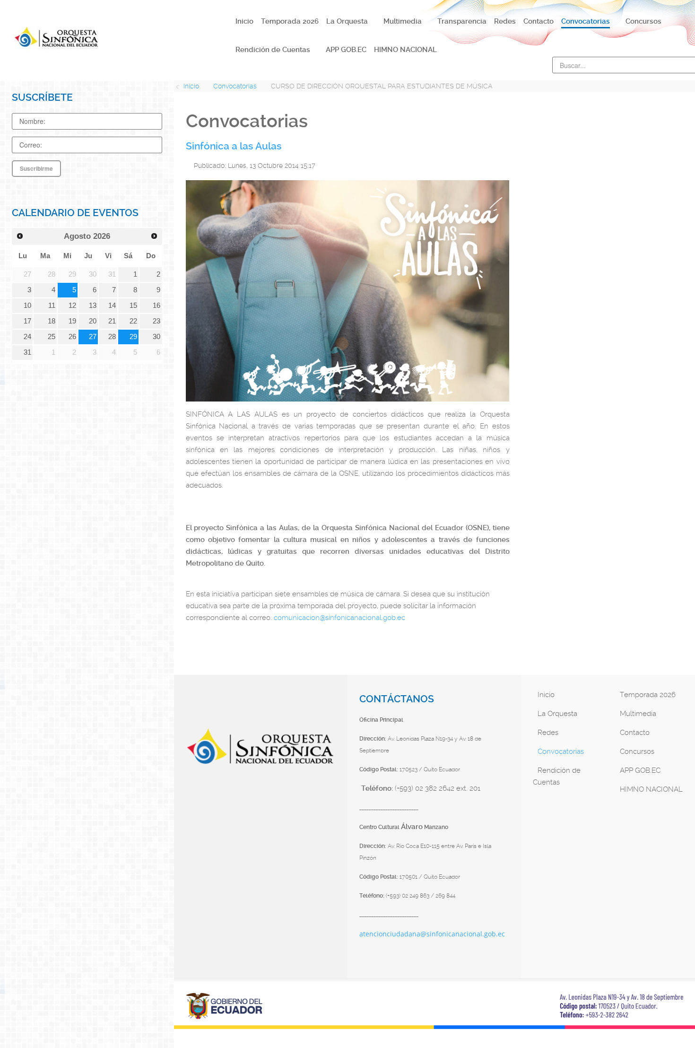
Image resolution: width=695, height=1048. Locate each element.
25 (51, 337)
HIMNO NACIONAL (651, 789)
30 (156, 337)
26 (72, 337)
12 (72, 305)
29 (133, 337)
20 (92, 321)
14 (112, 305)
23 (156, 321)
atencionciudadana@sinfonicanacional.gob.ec (432, 933)
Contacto (635, 732)
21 (112, 321)
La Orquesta (557, 713)
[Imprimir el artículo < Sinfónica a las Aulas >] (495, 164)
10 (27, 305)
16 (156, 305)
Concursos (637, 751)
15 (133, 305)
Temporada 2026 (648, 694)
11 (51, 305)
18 (51, 321)
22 (133, 321)
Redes (548, 732)
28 (112, 337)
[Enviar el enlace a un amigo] (507, 164)
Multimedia (638, 713)
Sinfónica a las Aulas (234, 146)
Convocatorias (561, 751)
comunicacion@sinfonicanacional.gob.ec (339, 617)
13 (92, 305)
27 (92, 337)
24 (27, 337)
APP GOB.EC (640, 770)
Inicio (546, 694)
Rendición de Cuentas (557, 776)
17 (27, 321)
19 (72, 321)
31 (27, 352)
